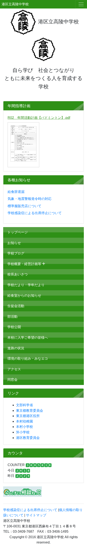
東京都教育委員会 (29, 410)
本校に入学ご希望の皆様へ (27, 337)
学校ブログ (15, 253)
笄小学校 (23, 432)
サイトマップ (36, 515)
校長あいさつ (17, 274)
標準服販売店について (24, 206)
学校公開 (14, 327)
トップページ (17, 232)
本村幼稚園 (24, 421)
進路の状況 (15, 348)
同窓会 (12, 379)
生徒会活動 (15, 306)
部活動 (12, 316)
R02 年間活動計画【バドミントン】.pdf (39, 117)
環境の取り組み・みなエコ (27, 358)
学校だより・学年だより (26, 285)
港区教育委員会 (28, 438)
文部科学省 (24, 405)
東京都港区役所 (28, 416)
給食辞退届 (16, 192)
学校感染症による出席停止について (35, 213)
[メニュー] (81, 4)
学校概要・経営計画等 (24, 264)
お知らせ (14, 243)
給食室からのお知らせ (24, 295)
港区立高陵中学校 (15, 4)
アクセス (14, 369)
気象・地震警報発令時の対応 (30, 199)
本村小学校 (24, 426)
